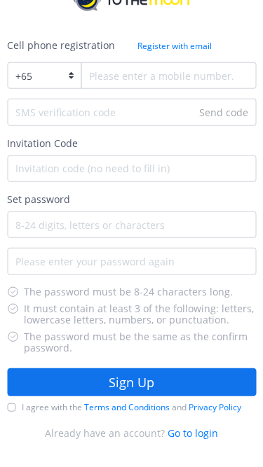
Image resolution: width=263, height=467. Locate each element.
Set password (38, 199)
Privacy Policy (215, 407)
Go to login (193, 433)
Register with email (174, 46)
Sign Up (131, 382)
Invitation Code (42, 142)
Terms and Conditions (127, 407)
